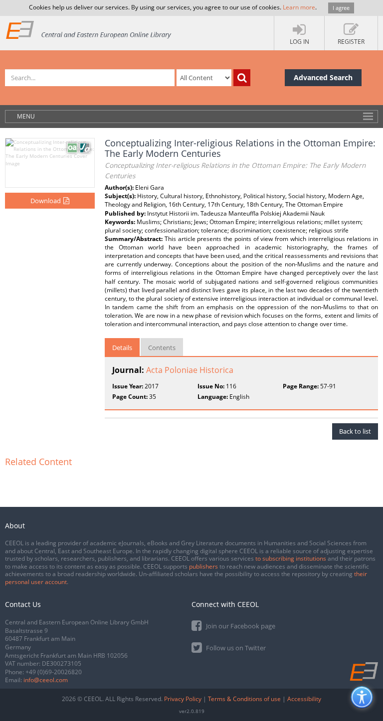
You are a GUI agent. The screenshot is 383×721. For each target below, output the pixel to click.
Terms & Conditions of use (244, 699)
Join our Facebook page (239, 625)
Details (122, 347)
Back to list (355, 431)
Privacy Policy (182, 699)
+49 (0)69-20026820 (53, 672)
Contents (162, 347)
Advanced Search (323, 77)
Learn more (299, 7)
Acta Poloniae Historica (189, 369)
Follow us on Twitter (235, 647)
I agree (341, 7)
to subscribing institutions (290, 558)
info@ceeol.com (45, 680)
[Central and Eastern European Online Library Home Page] (89, 29)
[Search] (241, 77)
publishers (203, 566)
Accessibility (304, 699)
